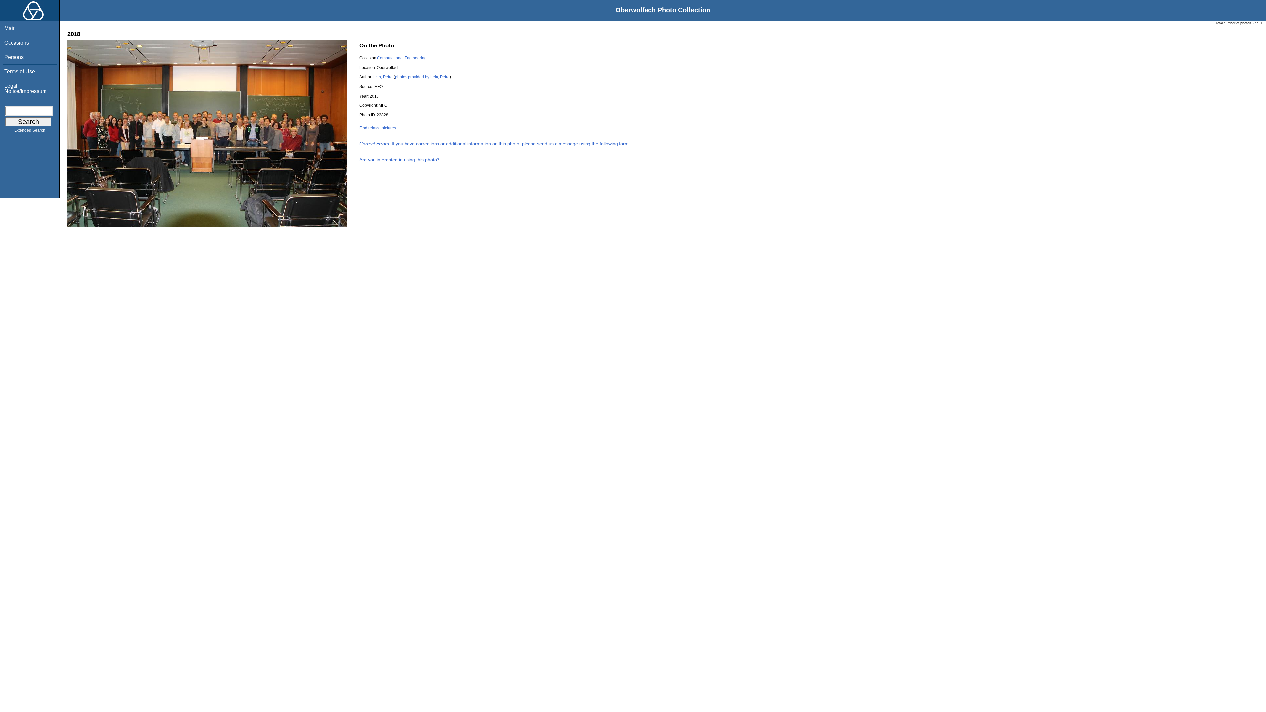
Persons (14, 57)
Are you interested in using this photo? (399, 159)
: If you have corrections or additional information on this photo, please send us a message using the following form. (494, 143)
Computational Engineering (402, 58)
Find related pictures (377, 128)
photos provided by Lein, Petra (422, 77)
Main (10, 28)
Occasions (16, 42)
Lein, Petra (383, 77)
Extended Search (29, 130)
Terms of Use (19, 71)
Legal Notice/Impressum (25, 88)
